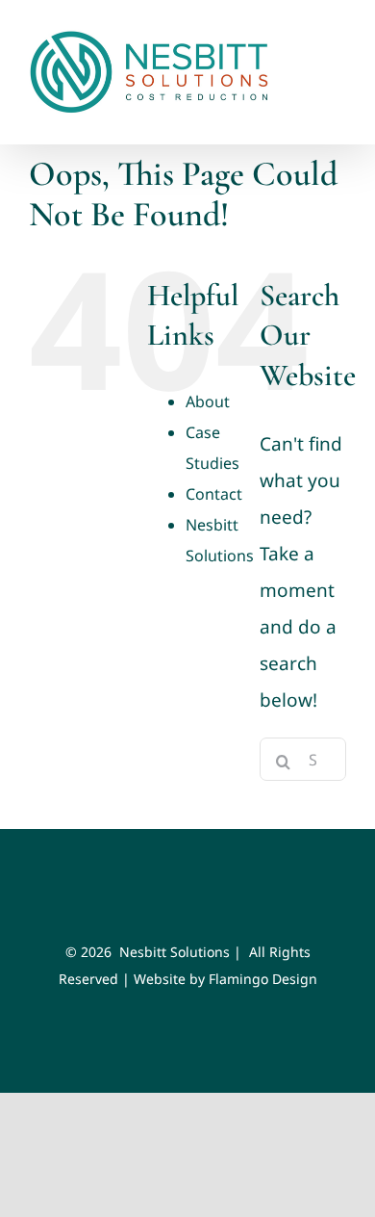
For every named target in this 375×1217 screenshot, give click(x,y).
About (208, 401)
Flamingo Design (263, 979)
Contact (214, 494)
